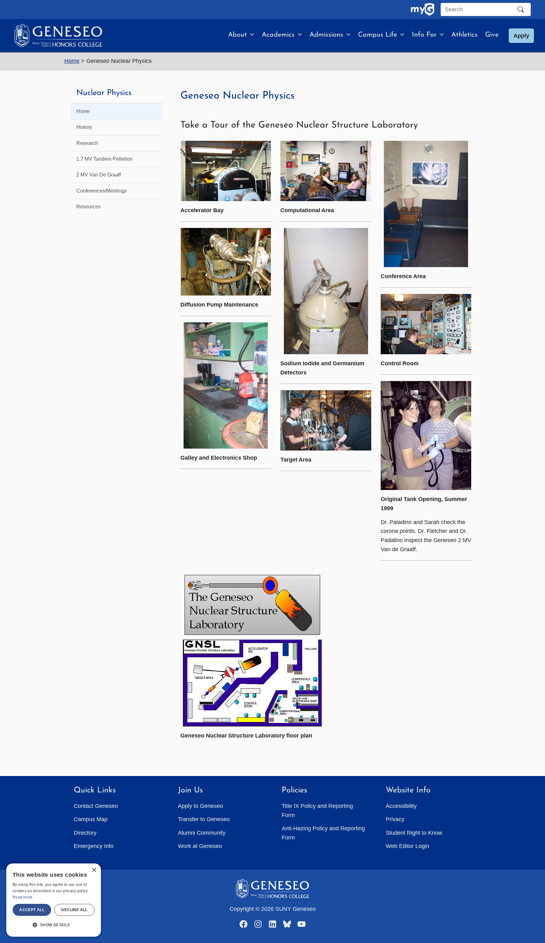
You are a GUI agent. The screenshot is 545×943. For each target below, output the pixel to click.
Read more (23, 897)
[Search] (521, 9)
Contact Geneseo (96, 806)
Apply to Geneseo (200, 806)
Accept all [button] (31, 910)
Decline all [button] (74, 910)
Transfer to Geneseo (204, 819)
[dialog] (53, 900)
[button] (250, 35)
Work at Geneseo (200, 846)
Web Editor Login (407, 846)
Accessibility (401, 806)
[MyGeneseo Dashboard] (422, 9)
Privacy (395, 819)
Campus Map (91, 819)
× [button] (93, 870)
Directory (85, 833)
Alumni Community (202, 833)
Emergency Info (94, 846)
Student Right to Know (414, 833)
